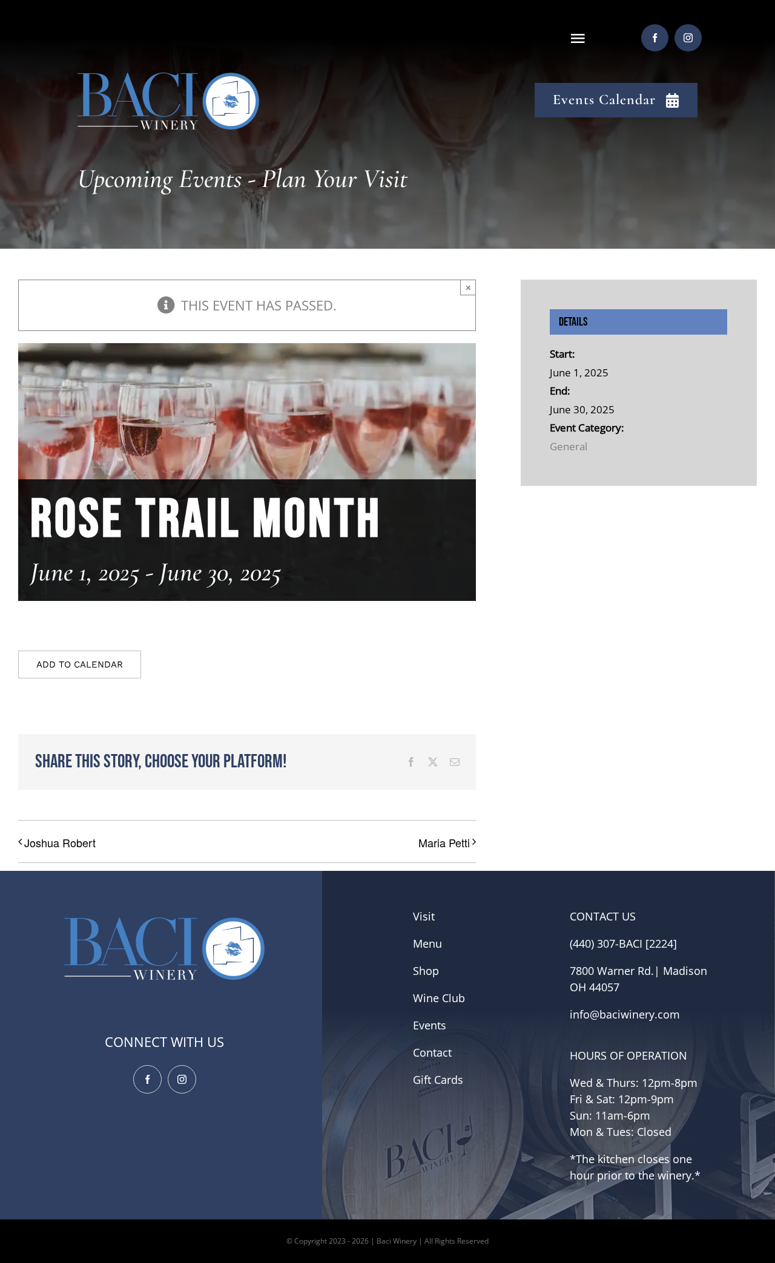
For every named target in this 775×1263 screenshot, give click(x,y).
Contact (432, 1052)
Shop (426, 970)
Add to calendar (79, 664)
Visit (424, 916)
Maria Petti (444, 842)
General (568, 446)
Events (429, 1025)
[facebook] (654, 37)
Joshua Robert (60, 842)
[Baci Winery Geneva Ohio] (168, 79)
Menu (427, 943)
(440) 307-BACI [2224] (623, 943)
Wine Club (439, 998)
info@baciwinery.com (625, 1014)
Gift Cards (438, 1079)
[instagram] (688, 37)
